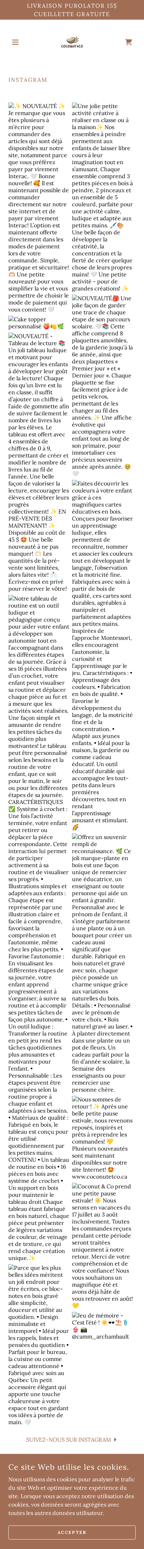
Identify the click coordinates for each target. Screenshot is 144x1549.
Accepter (72, 1532)
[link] (72, 42)
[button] (18, 42)
